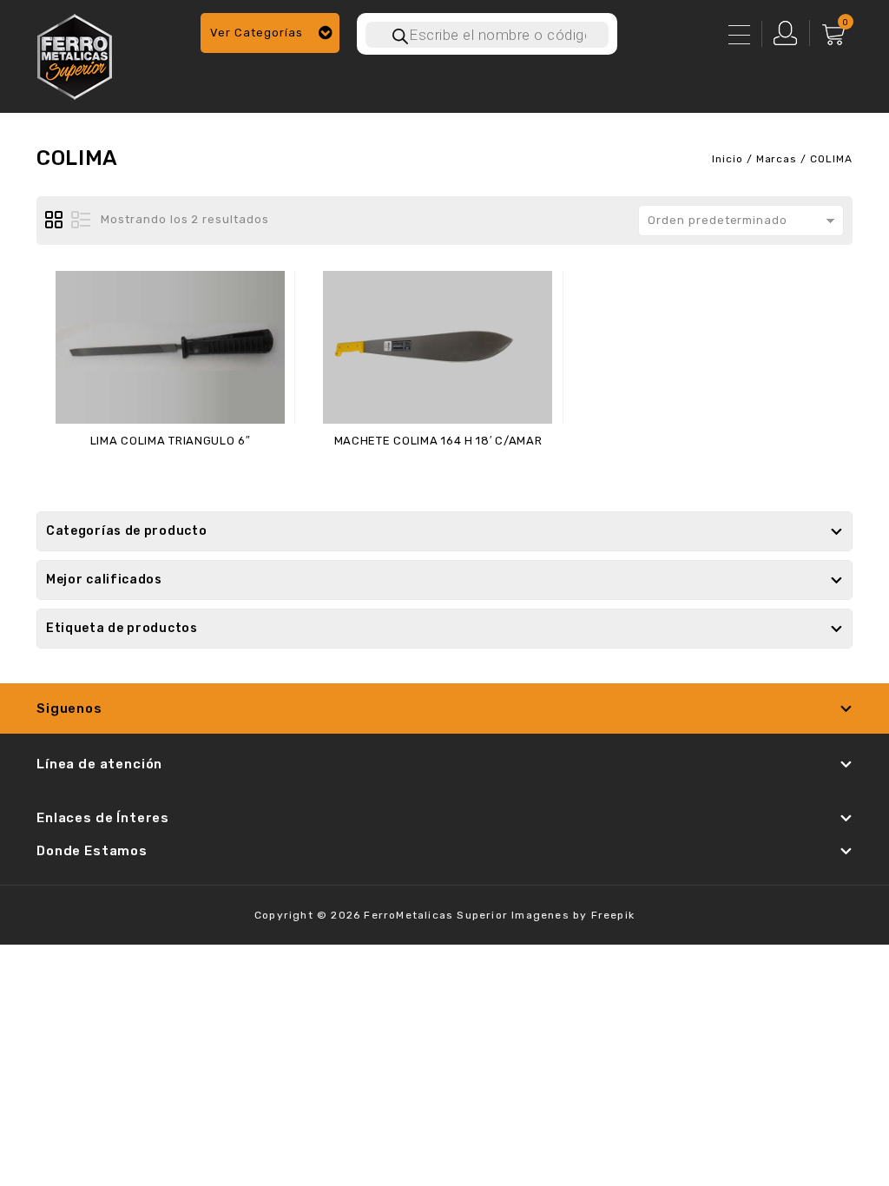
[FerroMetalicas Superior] (74, 54)
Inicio (727, 159)
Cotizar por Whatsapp (178, 474)
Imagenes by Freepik (573, 915)
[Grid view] (54, 220)
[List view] (80, 220)
